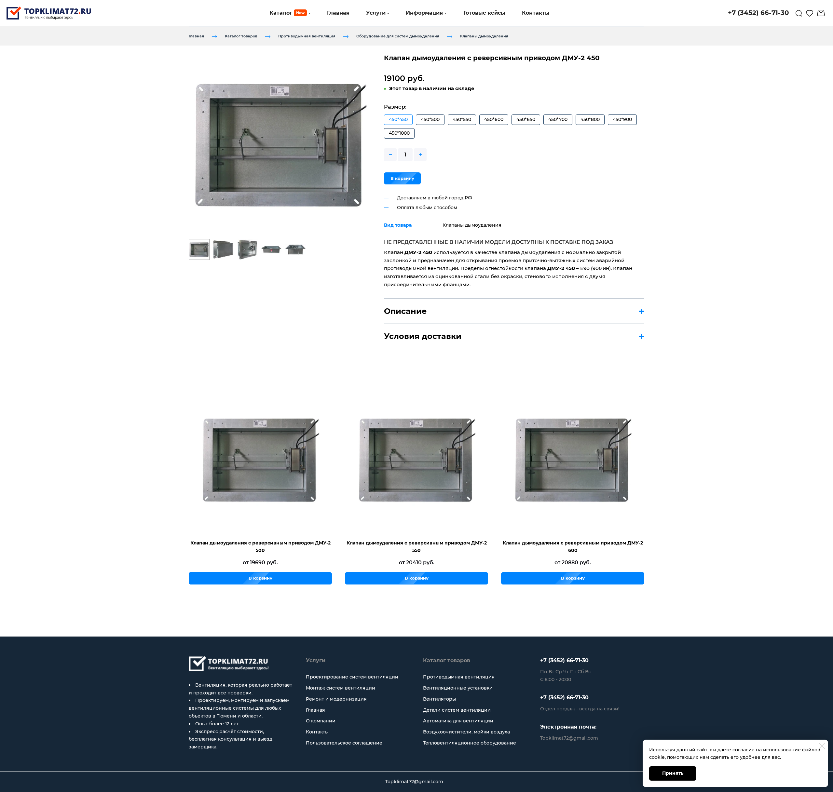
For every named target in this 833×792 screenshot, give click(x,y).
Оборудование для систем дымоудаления (397, 36)
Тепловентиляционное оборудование (469, 743)
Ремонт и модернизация (336, 699)
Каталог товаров (241, 36)
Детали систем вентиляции (457, 710)
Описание (405, 311)
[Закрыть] (822, 746)
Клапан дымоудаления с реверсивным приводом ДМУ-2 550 (417, 547)
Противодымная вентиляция (306, 36)
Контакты (317, 732)
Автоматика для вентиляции (458, 721)
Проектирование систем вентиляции (352, 677)
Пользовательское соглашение (344, 743)
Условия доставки (422, 336)
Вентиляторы (439, 699)
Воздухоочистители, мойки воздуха (466, 732)
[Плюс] (420, 154)
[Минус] (390, 154)
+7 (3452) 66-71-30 (564, 660)
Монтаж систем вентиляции (340, 688)
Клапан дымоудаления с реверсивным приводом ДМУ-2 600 (573, 547)
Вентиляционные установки (458, 688)
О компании (320, 721)
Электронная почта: (568, 727)
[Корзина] (821, 13)
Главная (196, 36)
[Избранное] (809, 13)
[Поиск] (799, 13)
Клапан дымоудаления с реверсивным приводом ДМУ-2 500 (260, 547)
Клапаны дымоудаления (484, 36)
